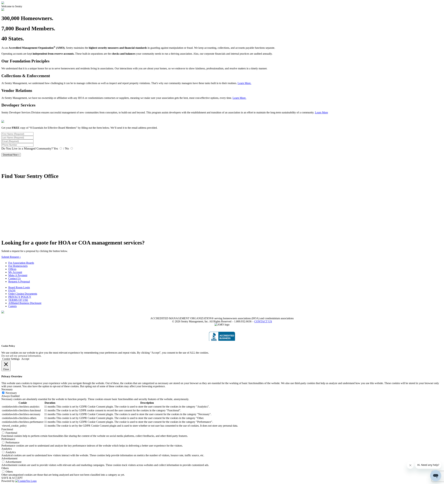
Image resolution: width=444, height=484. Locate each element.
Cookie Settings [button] (11, 358)
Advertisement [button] (9, 458)
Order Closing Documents (22, 293)
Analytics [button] (6, 448)
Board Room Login (19, 287)
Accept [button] (25, 358)
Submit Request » (11, 256)
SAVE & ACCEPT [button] (12, 477)
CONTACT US (263, 321)
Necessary (11, 392)
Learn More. (244, 83)
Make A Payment (17, 275)
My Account (15, 272)
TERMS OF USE (18, 299)
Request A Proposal (19, 281)
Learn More (321, 112)
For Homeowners (18, 265)
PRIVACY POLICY (19, 296)
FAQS (11, 290)
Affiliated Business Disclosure (24, 303)
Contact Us (14, 278)
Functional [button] (7, 429)
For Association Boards (21, 262)
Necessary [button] (7, 389)
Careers (12, 306)
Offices (12, 269)
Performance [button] (8, 439)
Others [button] (5, 468)
